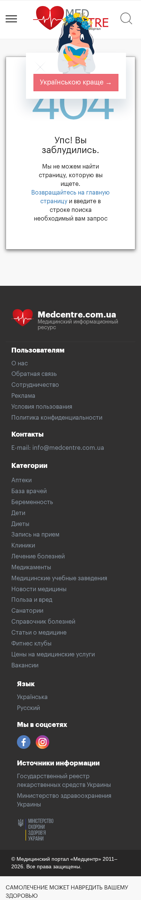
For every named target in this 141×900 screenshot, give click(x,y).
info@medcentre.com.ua (68, 448)
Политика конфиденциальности (56, 418)
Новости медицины (39, 589)
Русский (28, 708)
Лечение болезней (38, 556)
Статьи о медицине (39, 633)
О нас (19, 363)
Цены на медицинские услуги (53, 655)
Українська (32, 697)
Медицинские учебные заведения (59, 578)
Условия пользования (41, 407)
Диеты (20, 524)
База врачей (29, 491)
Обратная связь (34, 374)
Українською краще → (76, 82)
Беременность (32, 502)
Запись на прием (35, 535)
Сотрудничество (35, 385)
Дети (18, 513)
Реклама (23, 396)
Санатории (27, 611)
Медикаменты (31, 567)
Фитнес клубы (31, 644)
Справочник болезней (43, 622)
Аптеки (21, 480)
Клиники (23, 546)
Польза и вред (31, 600)
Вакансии (24, 665)
